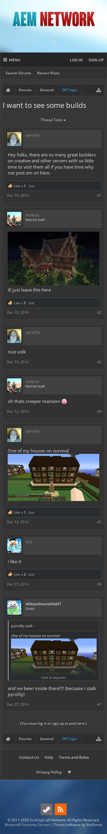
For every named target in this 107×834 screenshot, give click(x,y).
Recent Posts (48, 73)
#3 (99, 362)
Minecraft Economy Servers (28, 824)
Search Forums (18, 73)
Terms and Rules (74, 757)
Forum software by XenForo (78, 824)
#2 (99, 312)
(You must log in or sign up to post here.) (53, 723)
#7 (99, 704)
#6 (99, 584)
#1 (99, 195)
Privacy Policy (49, 772)
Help (49, 757)
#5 (99, 522)
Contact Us (29, 757)
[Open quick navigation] (98, 90)
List (31, 185)
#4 (99, 411)
